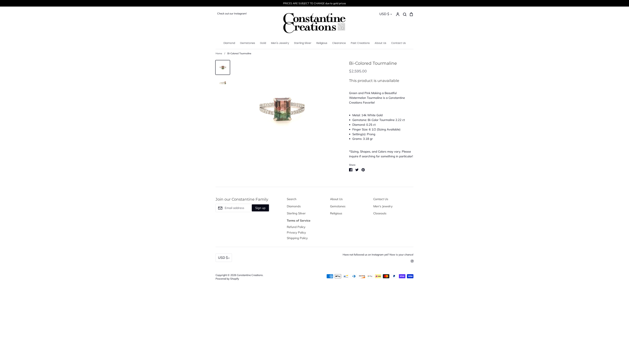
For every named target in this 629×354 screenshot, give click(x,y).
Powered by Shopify (227, 278)
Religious (321, 43)
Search (291, 199)
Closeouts (379, 213)
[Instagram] (410, 261)
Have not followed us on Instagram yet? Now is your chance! (378, 254)
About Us (380, 43)
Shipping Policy (297, 238)
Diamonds (294, 206)
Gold (263, 43)
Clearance (339, 43)
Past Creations (360, 43)
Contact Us (398, 43)
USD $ (384, 14)
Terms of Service (298, 220)
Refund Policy (296, 227)
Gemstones (247, 43)
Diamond (229, 43)
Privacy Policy (296, 232)
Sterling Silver (302, 43)
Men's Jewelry (280, 43)
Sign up (260, 208)
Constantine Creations (250, 275)
